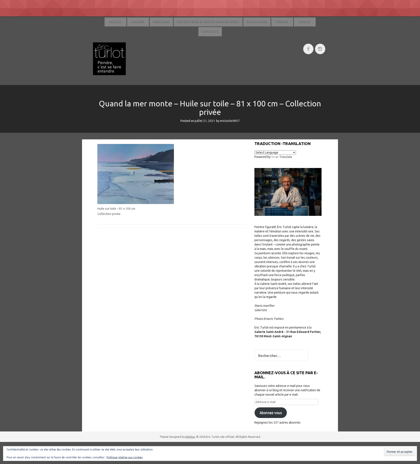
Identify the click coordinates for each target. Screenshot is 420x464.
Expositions (257, 22)
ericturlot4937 (230, 121)
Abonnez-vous (271, 413)
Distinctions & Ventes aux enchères (208, 22)
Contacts (210, 31)
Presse (282, 22)
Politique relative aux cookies (125, 457)
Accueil (115, 22)
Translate (285, 157)
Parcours (161, 22)
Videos (304, 22)
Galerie (138, 22)
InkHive (190, 436)
